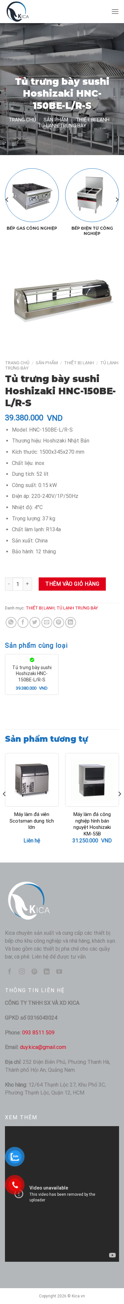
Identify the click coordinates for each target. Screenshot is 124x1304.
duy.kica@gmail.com (43, 1047)
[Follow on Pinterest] (34, 972)
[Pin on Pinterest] (58, 622)
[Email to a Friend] (46, 622)
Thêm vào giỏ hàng (72, 584)
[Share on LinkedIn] (70, 622)
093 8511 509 (38, 1032)
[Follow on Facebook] (10, 972)
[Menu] (115, 11)
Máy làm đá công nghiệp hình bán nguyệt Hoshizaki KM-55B (92, 824)
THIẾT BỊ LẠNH (92, 120)
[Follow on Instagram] (22, 972)
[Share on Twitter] (34, 622)
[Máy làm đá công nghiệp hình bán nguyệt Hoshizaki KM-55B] (92, 779)
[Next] (116, 199)
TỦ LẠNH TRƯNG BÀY (62, 126)
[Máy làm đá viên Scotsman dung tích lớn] (32, 779)
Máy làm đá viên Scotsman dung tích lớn (32, 820)
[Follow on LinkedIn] (47, 972)
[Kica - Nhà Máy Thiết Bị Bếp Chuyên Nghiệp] (38, 11)
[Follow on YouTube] (59, 972)
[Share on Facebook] (23, 622)
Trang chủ (22, 120)
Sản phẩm (56, 120)
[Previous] (7, 199)
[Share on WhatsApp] (11, 622)
